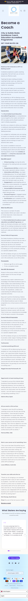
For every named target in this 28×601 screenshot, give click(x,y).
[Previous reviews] (2, 534)
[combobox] (14, 591)
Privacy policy (20, 585)
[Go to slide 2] (10, 550)
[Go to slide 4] (13, 550)
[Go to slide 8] (18, 550)
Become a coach (6, 503)
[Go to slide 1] (9, 550)
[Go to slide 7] (17, 550)
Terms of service (14, 587)
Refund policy (13, 585)
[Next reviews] (25, 534)
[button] (3, 10)
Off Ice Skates (13, 583)
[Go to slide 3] (11, 550)
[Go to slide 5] (14, 550)
